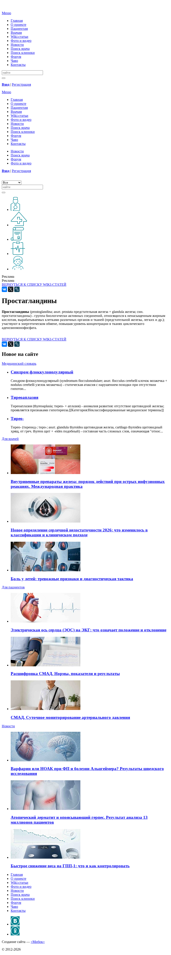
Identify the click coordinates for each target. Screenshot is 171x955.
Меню (6, 13)
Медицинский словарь (19, 363)
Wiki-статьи (19, 37)
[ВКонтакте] (4, 289)
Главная (17, 20)
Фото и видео (21, 41)
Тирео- (17, 418)
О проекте (18, 24)
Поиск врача (20, 49)
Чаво (14, 61)
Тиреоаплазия (24, 397)
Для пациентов (13, 587)
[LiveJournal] (17, 289)
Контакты (18, 65)
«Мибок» (38, 942)
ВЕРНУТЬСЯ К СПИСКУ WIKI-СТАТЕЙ (34, 284)
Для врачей (10, 439)
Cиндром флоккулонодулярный (42, 372)
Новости (17, 45)
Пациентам (19, 28)
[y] (3, 78)
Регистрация (21, 84)
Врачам (16, 32)
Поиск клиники (23, 53)
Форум (16, 57)
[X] (10, 289)
